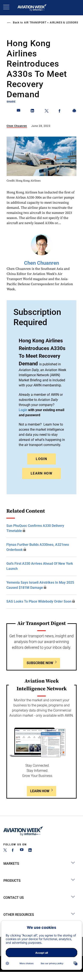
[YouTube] (21, 851)
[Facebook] (13, 851)
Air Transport (35, 22)
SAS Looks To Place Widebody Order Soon (39, 601)
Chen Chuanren (17, 125)
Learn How (41, 473)
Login (41, 459)
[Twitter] (5, 851)
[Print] (74, 111)
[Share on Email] (19, 111)
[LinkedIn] (30, 851)
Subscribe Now (40, 663)
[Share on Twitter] (47, 111)
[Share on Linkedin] (32, 111)
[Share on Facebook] (60, 111)
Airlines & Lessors (64, 22)
